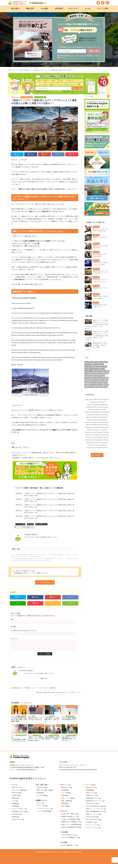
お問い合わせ (16, 814)
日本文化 (91, 375)
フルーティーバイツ (92, 825)
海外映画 (106, 378)
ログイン (39, 803)
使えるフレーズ (89, 371)
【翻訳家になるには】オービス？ (100, 237)
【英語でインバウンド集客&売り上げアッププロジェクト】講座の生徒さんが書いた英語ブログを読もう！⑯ (49, 494)
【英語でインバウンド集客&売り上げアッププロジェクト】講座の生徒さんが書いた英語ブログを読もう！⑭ (49, 506)
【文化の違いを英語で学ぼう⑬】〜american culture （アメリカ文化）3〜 (56, 692)
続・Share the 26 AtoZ (93, 819)
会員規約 (39, 792)
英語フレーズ (92, 384)
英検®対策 (64, 811)
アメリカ (95, 364)
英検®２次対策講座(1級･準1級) (71, 827)
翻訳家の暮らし (92, 382)
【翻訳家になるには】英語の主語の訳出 (100, 245)
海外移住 (93, 380)
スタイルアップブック (92, 827)
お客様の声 (15, 795)
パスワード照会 (41, 805)
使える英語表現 (98, 371)
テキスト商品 (89, 784)
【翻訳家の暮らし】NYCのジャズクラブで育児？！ (100, 262)
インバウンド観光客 (21, 527)
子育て (93, 373)
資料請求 (14, 817)
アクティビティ (73, 9)
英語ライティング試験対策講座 (71, 824)
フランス (102, 368)
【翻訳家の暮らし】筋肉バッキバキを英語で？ (100, 296)
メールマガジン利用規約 (84, 55)
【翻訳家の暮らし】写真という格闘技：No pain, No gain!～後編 (96, 346)
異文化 (102, 380)
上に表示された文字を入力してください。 (25, 630)
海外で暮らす (15, 9)
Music (100, 362)
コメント (14, 638)
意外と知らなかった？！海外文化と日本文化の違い (100, 228)
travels (105, 362)
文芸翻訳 (106, 373)
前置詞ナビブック (91, 795)
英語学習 (106, 384)
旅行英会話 (59, 9)
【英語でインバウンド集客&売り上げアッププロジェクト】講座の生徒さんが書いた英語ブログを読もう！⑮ (49, 500)
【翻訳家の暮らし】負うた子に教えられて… (100, 304)
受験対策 (64, 803)
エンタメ (87, 9)
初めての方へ (16, 787)
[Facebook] (18, 549)
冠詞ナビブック (90, 787)
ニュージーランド (94, 368)
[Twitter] (14, 549)
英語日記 (96, 387)
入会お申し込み (41, 787)
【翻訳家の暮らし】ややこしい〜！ (100, 288)
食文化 (105, 387)
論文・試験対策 (66, 800)
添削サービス (64, 784)
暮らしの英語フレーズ (47, 488)
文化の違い (99, 373)
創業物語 (14, 803)
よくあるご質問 (41, 795)
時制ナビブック (90, 792)
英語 (86, 384)
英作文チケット (66, 787)
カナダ (98, 366)
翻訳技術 (100, 382)
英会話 (105, 382)
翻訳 (86, 382)
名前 (12, 619)
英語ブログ (31, 527)
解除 (50, 790)
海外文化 (94, 378)
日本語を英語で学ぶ (99, 375)
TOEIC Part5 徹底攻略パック (70, 837)
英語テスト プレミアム (92, 814)
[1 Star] (13, 571)
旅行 (86, 375)
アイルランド (88, 364)
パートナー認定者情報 (43, 811)
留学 (98, 380)
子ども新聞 (87, 373)
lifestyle (96, 362)
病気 (106, 380)
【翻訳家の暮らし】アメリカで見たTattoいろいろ (100, 279)
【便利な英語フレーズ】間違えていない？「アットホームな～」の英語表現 (33, 688)
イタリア (101, 364)
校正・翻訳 (65, 806)
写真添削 (64, 795)
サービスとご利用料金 (18, 790)
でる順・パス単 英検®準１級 (70, 819)
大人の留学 (44, 9)
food (91, 362)
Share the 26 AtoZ (91, 817)
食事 (101, 387)
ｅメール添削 (65, 792)
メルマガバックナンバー (44, 808)
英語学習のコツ (89, 387)
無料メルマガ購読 (42, 790)
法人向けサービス (17, 819)
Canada (87, 362)
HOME (13, 784)
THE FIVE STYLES (91, 803)
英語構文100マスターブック (94, 800)
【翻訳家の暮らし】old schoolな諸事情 (99, 254)
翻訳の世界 (30, 9)
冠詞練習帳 (89, 790)
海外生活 (87, 380)
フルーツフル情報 (102, 9)
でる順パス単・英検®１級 (69, 814)
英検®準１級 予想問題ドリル (70, 822)
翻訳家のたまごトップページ (32, 55)
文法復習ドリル (90, 822)
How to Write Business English (95, 806)
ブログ (14, 800)
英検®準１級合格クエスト (69, 816)
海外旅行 (100, 378)
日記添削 (64, 790)
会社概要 (14, 806)
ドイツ (86, 368)
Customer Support (26, 670)
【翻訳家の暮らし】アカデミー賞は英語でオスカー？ (100, 271)
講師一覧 (97, 455)
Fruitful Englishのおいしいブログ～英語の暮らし (58, 852)
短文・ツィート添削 (67, 798)
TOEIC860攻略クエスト (69, 835)
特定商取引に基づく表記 (19, 811)
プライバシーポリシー (18, 809)
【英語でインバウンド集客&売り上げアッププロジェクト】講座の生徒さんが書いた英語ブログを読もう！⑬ (49, 511)
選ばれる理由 (16, 792)
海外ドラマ (87, 378)
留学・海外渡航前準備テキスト (95, 811)
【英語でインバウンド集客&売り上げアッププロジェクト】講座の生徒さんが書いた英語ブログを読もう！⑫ (49, 517)
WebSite (45, 678)
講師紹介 (14, 798)
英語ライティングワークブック (95, 809)
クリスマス (104, 366)
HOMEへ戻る (45, 582)
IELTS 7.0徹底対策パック (69, 845)
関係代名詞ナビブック (92, 798)
